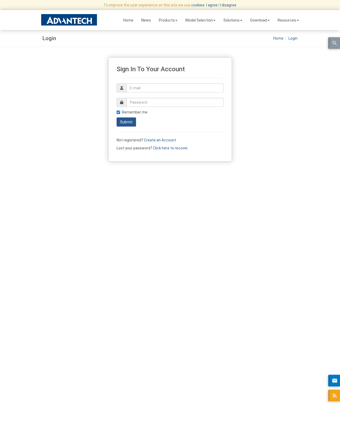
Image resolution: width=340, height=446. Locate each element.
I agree (212, 5)
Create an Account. (160, 140)
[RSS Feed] (334, 395)
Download (258, 20)
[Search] (334, 43)
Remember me (134, 112)
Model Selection (199, 20)
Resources (287, 20)
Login (293, 38)
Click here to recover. (170, 148)
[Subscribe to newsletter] (334, 380)
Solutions (231, 20)
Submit (126, 122)
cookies (198, 5)
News (146, 20)
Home (128, 20)
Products (167, 20)
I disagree (228, 5)
